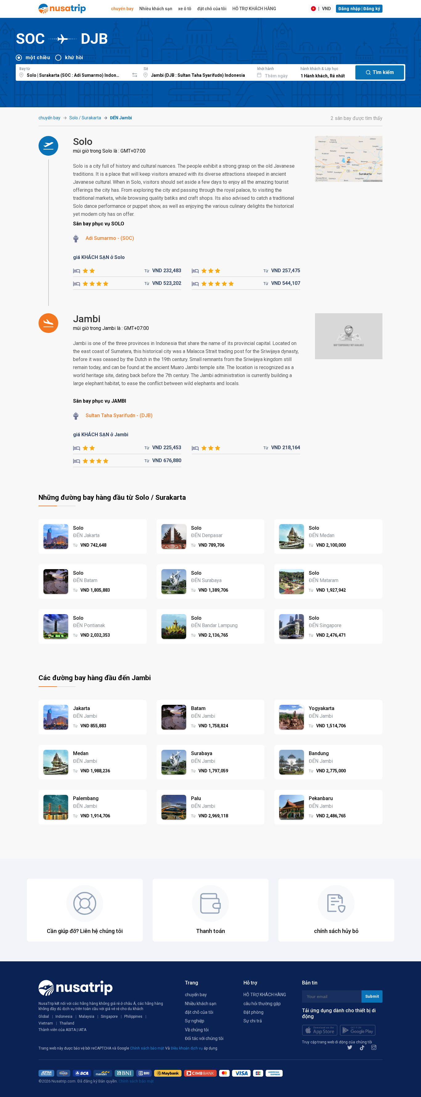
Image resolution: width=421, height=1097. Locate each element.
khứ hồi (74, 57)
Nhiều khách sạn (155, 8)
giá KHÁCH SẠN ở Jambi (100, 435)
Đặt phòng (253, 1012)
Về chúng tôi (197, 1029)
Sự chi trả (252, 1020)
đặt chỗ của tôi (212, 8)
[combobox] (72, 71)
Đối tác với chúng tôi (204, 1038)
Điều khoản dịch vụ (187, 1048)
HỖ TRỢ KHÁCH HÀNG (254, 8)
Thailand (66, 1023)
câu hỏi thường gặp (262, 1003)
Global (44, 1016)
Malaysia (86, 1016)
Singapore (109, 1016)
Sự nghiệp (194, 1020)
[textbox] (72, 71)
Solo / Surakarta (85, 117)
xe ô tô (184, 8)
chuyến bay (122, 8)
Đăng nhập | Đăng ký (359, 8)
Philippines (133, 1016)
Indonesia (63, 1016)
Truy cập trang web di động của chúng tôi (337, 1042)
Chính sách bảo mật (147, 1048)
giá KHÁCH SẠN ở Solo (99, 257)
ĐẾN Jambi (121, 117)
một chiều (38, 57)
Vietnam (46, 1023)
